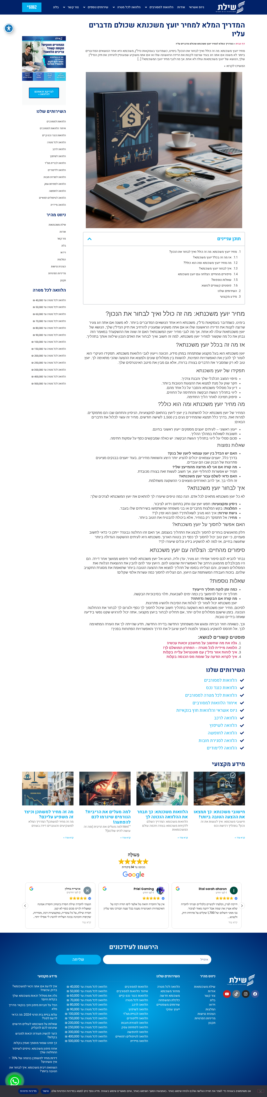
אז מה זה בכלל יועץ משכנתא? (212, 257)
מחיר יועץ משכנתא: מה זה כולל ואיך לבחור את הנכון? (203, 252)
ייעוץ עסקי (173, 1009)
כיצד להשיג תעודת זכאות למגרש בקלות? (36, 1035)
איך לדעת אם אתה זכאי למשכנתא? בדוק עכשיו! (34, 988)
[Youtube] (227, 994)
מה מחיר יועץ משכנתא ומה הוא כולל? (207, 263)
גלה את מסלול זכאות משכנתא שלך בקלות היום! (34, 997)
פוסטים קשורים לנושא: (216, 286)
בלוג (56, 7)
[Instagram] (246, 994)
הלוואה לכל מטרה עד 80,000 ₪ (49, 328)
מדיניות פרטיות (28, 1091)
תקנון (63, 280)
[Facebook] (255, 994)
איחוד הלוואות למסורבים (53, 128)
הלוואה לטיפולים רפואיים (52, 198)
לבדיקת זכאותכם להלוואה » (44, 93)
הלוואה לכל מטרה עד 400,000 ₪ (48, 376)
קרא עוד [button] (86, 922)
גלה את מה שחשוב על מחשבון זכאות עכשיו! (202, 643)
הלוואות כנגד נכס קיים (54, 135)
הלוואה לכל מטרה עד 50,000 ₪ (49, 307)
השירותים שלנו (227, 291)
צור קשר (73, 7)
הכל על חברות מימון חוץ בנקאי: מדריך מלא (33, 1007)
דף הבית (240, 43)
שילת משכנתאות (57, 225)
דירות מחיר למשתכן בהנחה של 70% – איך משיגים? (33, 1060)
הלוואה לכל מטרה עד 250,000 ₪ (48, 363)
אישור (46, 1091)
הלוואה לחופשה (57, 191)
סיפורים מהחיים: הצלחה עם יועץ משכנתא (204, 274)
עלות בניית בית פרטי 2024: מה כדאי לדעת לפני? (34, 1016)
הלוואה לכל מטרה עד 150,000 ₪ (48, 349)
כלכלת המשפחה (169, 1000)
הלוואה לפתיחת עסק (55, 184)
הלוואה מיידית (58, 205)
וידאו (63, 252)
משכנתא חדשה (170, 996)
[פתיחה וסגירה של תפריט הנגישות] (8, 28)
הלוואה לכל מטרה (129, 7)
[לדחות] (260, 1091)
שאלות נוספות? (221, 280)
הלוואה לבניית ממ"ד (55, 163)
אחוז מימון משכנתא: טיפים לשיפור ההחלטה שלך (34, 1050)
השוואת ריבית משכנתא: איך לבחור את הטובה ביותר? (33, 1069)
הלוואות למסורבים (161, 7)
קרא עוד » (240, 837)
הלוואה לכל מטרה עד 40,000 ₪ (49, 300)
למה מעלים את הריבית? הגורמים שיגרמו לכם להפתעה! (108, 817)
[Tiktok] (236, 994)
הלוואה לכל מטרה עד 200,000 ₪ (48, 356)
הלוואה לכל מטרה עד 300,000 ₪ (48, 370)
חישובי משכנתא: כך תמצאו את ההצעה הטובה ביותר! (219, 814)
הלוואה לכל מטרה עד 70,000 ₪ (49, 321)
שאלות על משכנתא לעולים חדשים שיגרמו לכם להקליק (34, 1026)
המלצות (61, 259)
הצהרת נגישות (58, 266)
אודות (181, 7)
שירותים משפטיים (168, 1005)
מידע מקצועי (228, 297)
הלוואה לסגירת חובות (55, 177)
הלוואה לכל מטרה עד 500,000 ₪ (48, 383)
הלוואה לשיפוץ (58, 156)
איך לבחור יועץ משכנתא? (215, 269)
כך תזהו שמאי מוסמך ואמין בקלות (35, 1043)
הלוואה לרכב (59, 149)
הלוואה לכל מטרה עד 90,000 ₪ (49, 335)
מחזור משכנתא (170, 991)
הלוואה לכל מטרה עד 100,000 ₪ (48, 342)
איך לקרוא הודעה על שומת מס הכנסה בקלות (202, 657)
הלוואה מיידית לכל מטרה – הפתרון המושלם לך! (200, 648)
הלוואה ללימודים (57, 170)
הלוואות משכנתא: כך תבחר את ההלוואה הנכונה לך (162, 814)
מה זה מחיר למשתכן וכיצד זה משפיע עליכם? (48, 814)
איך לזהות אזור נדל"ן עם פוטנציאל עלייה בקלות (200, 652)
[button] (89, 239)
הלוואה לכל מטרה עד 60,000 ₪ (49, 314)
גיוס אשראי (196, 7)
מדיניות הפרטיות (57, 273)
